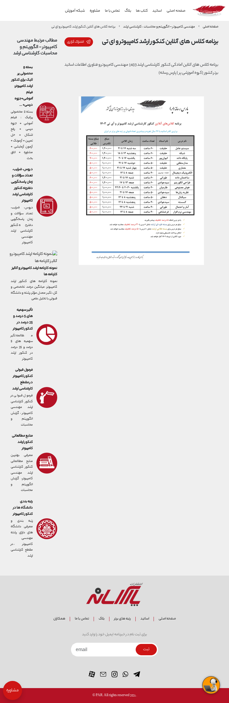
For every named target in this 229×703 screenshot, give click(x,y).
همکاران (59, 619)
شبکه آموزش (75, 11)
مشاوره (95, 11)
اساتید (157, 11)
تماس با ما (112, 11)
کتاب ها (142, 11)
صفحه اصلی (176, 11)
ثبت (146, 649)
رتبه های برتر (122, 619)
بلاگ (128, 11)
